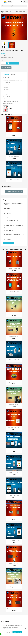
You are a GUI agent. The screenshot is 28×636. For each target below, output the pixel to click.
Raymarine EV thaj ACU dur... (14, 540)
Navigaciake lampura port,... (14, 427)
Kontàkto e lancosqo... (14, 134)
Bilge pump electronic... (14, 563)
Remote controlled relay (14, 268)
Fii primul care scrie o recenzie (15, 191)
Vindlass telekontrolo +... (14, 179)
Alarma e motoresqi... (14, 314)
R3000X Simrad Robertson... (14, 472)
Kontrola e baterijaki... (14, 291)
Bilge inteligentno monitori (14, 382)
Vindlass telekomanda (14, 156)
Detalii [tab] (13, 74)
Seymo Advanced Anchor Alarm (14, 608)
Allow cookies (17, 632)
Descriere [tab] (6, 74)
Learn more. (8, 628)
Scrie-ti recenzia (7, 67)
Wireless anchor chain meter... (14, 518)
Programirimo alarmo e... (14, 336)
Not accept (7, 632)
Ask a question (8, 243)
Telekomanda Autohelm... (14, 450)
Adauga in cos (12, 63)
